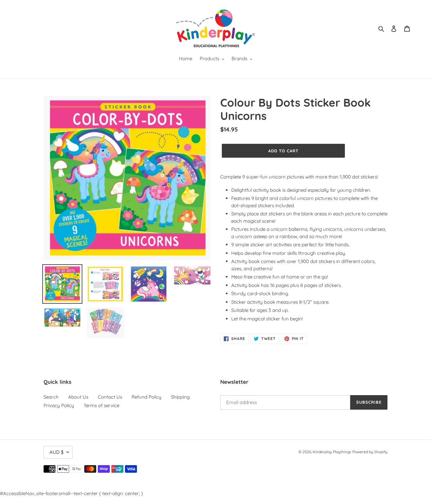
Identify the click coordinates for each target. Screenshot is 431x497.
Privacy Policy (59, 405)
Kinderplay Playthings (332, 451)
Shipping (180, 397)
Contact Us (110, 397)
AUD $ (56, 452)
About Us (78, 397)
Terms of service (101, 405)
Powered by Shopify (369, 451)
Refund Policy (147, 397)
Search (51, 397)
